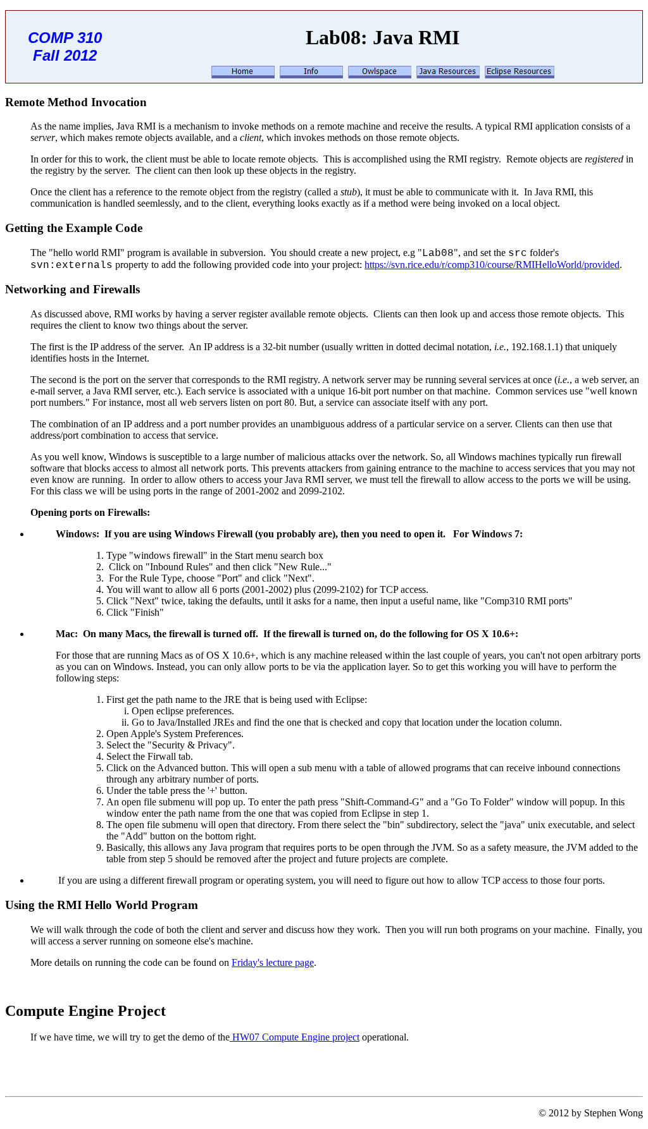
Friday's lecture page (273, 962)
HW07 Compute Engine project (294, 1037)
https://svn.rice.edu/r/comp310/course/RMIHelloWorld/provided (492, 264)
